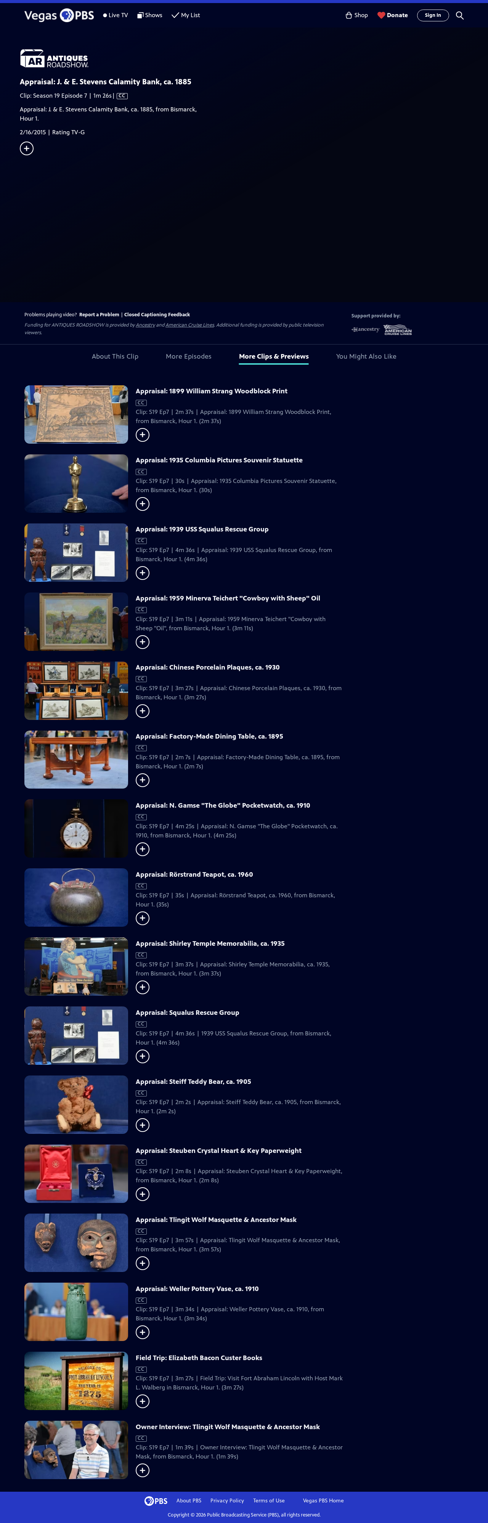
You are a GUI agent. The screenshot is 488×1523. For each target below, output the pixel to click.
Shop (361, 15)
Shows (153, 15)
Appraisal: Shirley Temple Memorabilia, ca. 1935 (210, 943)
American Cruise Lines (189, 325)
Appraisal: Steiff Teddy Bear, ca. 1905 (193, 1081)
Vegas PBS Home (323, 1500)
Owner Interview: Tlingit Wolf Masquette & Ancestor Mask (228, 1427)
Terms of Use (269, 1500)
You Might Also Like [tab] (366, 356)
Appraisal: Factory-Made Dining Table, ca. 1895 (209, 736)
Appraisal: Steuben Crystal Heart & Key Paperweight (219, 1150)
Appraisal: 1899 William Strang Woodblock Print (211, 391)
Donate (397, 15)
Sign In (433, 15)
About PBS (189, 1500)
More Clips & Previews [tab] (274, 356)
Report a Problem (99, 315)
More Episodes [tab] (189, 356)
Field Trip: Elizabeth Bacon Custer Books (199, 1358)
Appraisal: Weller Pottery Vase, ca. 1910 (197, 1289)
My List (190, 15)
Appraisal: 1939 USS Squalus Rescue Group (202, 529)
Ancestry (145, 325)
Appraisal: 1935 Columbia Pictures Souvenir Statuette (219, 460)
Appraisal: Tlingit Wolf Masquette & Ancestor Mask (216, 1220)
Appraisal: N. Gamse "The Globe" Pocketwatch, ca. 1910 (223, 805)
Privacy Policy (227, 1500)
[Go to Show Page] (254, 58)
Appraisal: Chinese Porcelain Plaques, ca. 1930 (208, 667)
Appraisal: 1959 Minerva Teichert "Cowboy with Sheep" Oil (228, 598)
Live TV (118, 15)
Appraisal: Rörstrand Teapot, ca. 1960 (194, 874)
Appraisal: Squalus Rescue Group (187, 1012)
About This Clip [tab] (115, 356)
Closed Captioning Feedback (157, 315)
